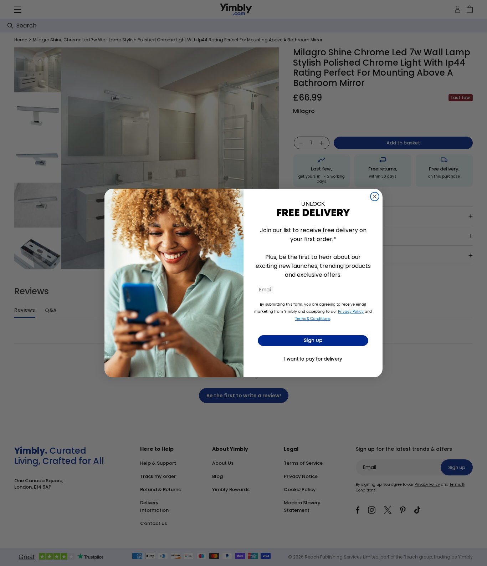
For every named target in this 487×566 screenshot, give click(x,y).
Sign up (313, 340)
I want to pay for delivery (313, 359)
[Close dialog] (374, 196)
